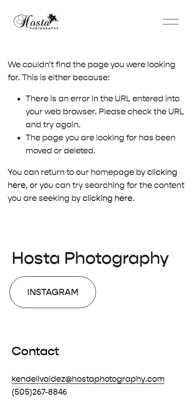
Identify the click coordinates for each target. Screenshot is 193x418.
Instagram (53, 292)
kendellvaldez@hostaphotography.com (88, 379)
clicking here (107, 198)
